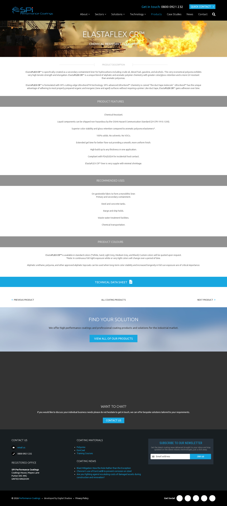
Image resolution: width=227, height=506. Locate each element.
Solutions (116, 14)
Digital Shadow (65, 498)
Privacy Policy (82, 498)
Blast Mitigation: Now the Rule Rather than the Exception (104, 468)
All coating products (113, 300)
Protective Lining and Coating (127, 20)
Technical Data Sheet (111, 282)
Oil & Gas (101, 20)
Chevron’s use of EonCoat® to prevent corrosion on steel (104, 471)
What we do (88, 20)
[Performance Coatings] (32, 10)
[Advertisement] (113, 381)
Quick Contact (201, 6)
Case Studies (174, 14)
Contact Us (113, 420)
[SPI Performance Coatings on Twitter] (188, 498)
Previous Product (23, 300)
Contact (203, 14)
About (84, 14)
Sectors (99, 14)
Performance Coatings (30, 498)
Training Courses (85, 453)
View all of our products (113, 338)
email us (21, 447)
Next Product (205, 300)
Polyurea (136, 20)
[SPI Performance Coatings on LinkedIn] (196, 498)
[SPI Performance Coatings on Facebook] (180, 498)
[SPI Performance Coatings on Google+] (204, 498)
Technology (137, 14)
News (190, 14)
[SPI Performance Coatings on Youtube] (212, 498)
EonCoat (81, 450)
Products (156, 14)
